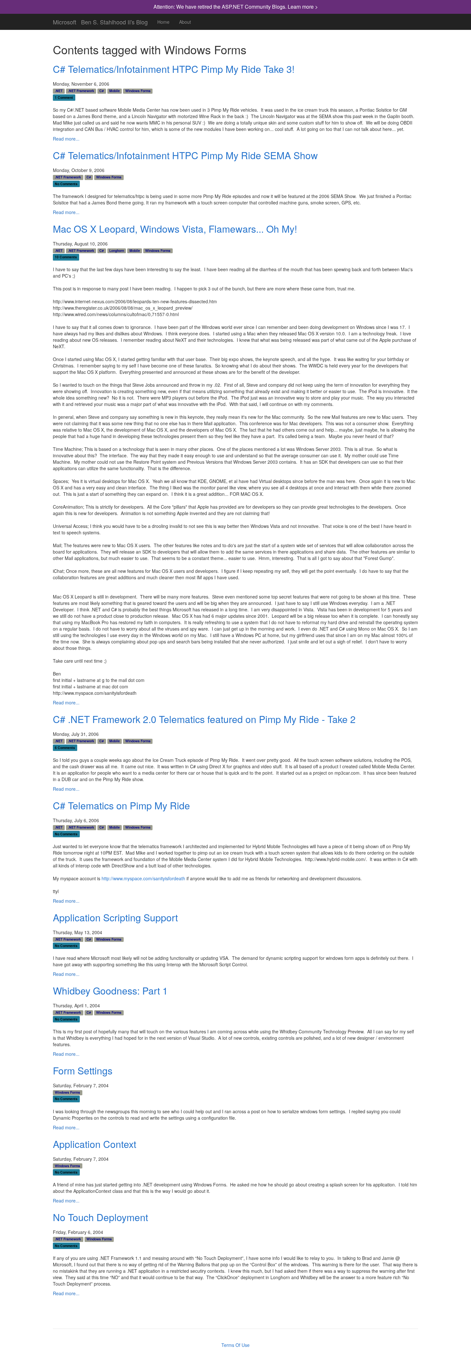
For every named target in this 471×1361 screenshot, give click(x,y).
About (185, 22)
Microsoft (64, 20)
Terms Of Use (235, 1345)
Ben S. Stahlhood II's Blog (114, 20)
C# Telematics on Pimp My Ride (121, 805)
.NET (58, 91)
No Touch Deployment (100, 1217)
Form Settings (82, 1070)
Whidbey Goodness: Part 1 (110, 990)
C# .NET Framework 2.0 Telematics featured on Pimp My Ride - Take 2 (204, 719)
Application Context (94, 1144)
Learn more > (303, 6)
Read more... (66, 138)
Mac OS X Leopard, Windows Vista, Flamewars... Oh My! (175, 228)
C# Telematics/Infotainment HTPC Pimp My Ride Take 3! (173, 69)
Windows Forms (138, 91)
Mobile (114, 91)
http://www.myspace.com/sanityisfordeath (143, 878)
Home (163, 22)
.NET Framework (81, 91)
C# (101, 91)
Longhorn (116, 250)
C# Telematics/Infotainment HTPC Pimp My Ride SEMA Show (185, 155)
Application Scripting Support (115, 917)
